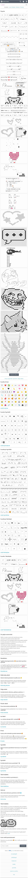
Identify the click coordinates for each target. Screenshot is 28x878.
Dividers (13, 7)
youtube (14, 867)
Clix (12, 850)
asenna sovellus (14, 871)
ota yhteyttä (14, 854)
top (14, 874)
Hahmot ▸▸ (3, 799)
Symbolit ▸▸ (3, 770)
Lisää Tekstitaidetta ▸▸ (6, 629)
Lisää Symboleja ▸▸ (5, 445)
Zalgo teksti (20, 378)
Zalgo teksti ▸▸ (4, 699)
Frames (22, 7)
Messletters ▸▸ (4, 671)
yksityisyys (14, 857)
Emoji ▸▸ (2, 741)
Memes (18, 7)
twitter (14, 864)
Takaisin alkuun (14, 374)
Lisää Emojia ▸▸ (4, 408)
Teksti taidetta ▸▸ (5, 786)
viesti (8, 833)
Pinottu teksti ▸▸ (4, 712)
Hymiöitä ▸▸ (3, 756)
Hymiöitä (10, 378)
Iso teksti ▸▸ (3, 726)
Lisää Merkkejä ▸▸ (5, 552)
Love (10, 7)
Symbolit (15, 378)
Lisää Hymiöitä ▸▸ (5, 515)
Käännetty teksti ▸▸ (5, 685)
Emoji (6, 378)
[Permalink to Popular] (26, 11)
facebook (14, 860)
